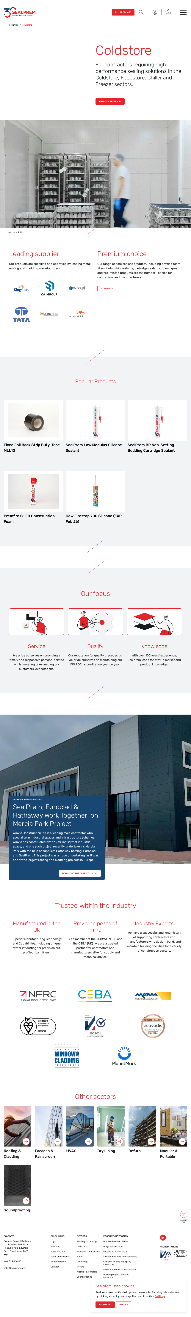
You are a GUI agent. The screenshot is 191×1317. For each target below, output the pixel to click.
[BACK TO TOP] (183, 1214)
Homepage (13, 25)
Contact (55, 1266)
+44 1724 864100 (12, 1261)
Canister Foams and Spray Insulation (117, 1263)
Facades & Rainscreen (88, 1251)
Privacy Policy (58, 1261)
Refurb (80, 1266)
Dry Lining (82, 1261)
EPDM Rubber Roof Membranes (119, 1269)
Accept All (105, 1304)
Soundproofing (84, 1277)
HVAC (80, 1256)
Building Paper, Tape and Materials (116, 1276)
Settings (160, 1296)
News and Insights (60, 1256)
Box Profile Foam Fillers (115, 1241)
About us (55, 1246)
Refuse (123, 1304)
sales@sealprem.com (15, 1268)
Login (53, 1241)
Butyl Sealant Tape (113, 1246)
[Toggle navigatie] (182, 12)
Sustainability (58, 1251)
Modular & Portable (87, 1271)
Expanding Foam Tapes (115, 1251)
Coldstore (82, 1246)
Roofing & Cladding (87, 1241)
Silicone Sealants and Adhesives (120, 1256)
